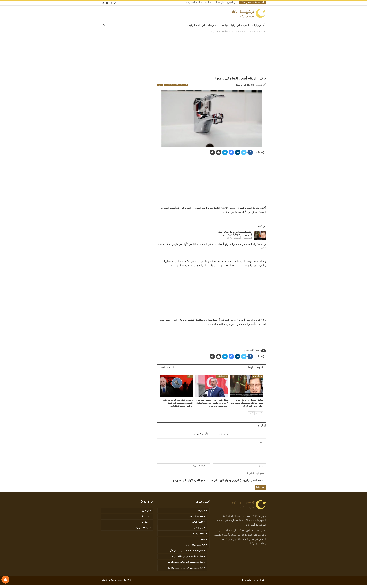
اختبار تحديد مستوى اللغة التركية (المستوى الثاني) (185, 568)
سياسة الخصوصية (194, 3)
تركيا (190, 376)
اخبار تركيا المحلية (196, 516)
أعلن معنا (220, 3)
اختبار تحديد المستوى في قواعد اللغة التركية (187, 557)
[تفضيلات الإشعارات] (5, 580)
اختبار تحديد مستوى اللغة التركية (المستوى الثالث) (185, 562)
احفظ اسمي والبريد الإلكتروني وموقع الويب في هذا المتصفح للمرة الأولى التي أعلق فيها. (217, 480)
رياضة (225, 25)
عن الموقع (232, 3)
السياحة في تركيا (240, 25)
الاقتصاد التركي (169, 85)
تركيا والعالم (257, 376)
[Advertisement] (183, 55)
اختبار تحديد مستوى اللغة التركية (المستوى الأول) (186, 551)
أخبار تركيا (259, 25)
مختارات (160, 85)
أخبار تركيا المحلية (181, 85)
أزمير (257, 350)
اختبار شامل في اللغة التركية (203, 25)
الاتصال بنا (209, 3)
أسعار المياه (249, 350)
